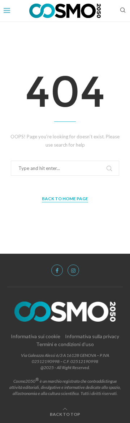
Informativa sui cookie (35, 336)
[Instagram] (73, 270)
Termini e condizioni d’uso (65, 344)
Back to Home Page (65, 198)
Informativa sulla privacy (92, 336)
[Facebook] (57, 270)
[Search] (122, 11)
